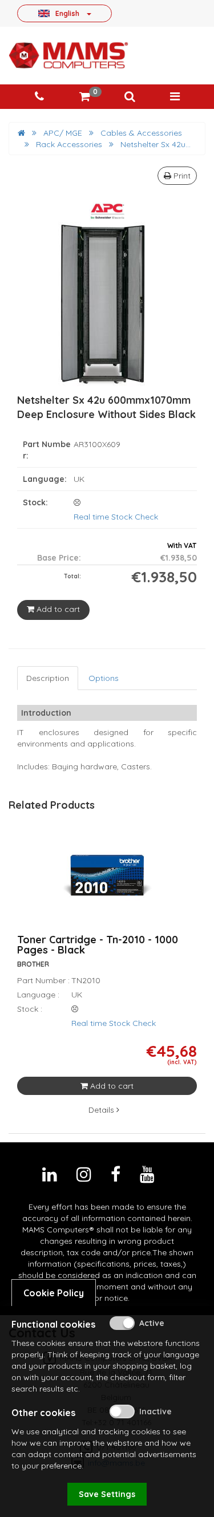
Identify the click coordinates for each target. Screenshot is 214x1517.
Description (47, 678)
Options (103, 678)
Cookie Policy (53, 1293)
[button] (129, 96)
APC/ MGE (62, 133)
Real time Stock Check (116, 517)
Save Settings (107, 1494)
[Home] (21, 133)
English (67, 13)
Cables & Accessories (141, 133)
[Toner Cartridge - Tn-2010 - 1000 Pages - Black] (107, 883)
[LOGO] (68, 55)
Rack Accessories (69, 144)
